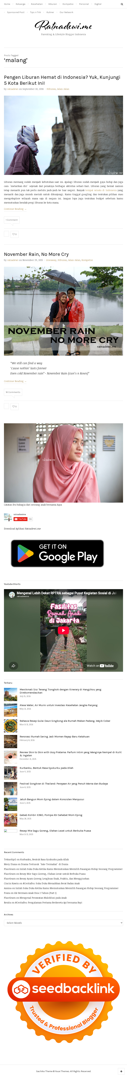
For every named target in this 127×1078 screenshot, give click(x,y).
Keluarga (20, 4)
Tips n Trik (35, 12)
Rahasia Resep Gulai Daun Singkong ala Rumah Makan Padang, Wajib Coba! (65, 720)
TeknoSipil (10, 859)
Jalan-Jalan (63, 89)
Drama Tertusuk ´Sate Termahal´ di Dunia (44, 864)
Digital (97, 4)
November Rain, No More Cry (36, 254)
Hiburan (52, 4)
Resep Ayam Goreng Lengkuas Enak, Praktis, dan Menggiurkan (54, 878)
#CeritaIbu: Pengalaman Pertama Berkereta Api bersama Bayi (48, 902)
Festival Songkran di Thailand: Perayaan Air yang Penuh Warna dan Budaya (64, 783)
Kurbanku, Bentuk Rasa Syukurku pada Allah (46, 767)
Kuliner (50, 12)
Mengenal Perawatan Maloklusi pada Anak (43, 897)
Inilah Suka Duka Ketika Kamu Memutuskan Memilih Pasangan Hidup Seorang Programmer (71, 869)
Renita (7, 902)
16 (13, 392)
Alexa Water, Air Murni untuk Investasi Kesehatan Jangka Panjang (59, 705)
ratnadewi (12, 89)
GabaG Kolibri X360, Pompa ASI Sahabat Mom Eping (51, 815)
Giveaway (51, 260)
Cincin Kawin (11, 883)
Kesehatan (37, 4)
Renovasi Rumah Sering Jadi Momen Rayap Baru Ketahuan (54, 736)
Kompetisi (68, 4)
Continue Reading (15, 208)
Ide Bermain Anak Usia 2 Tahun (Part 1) (35, 893)
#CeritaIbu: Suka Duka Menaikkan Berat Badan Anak (51, 883)
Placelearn (10, 869)
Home (7, 4)
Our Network (66, 12)
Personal (84, 4)
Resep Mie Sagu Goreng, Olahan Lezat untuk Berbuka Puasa (55, 830)
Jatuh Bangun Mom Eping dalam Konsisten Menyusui (52, 799)
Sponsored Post (15, 12)
